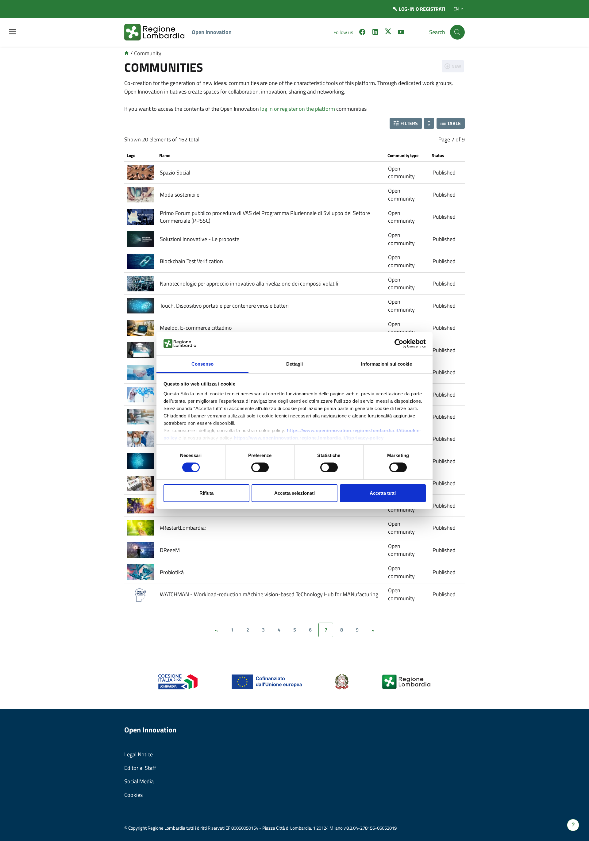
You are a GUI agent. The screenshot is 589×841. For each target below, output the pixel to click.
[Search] (457, 32)
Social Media (139, 781)
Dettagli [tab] (294, 364)
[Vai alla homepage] (126, 53)
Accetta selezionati (294, 493)
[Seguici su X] (388, 32)
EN (456, 9)
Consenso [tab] (202, 364)
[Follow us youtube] (401, 32)
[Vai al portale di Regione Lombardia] (158, 32)
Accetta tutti (383, 493)
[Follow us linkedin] (375, 32)
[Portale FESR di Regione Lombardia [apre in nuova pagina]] (178, 681)
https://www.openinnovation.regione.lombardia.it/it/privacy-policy (309, 437)
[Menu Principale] (12, 32)
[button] (406, 123)
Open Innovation (212, 32)
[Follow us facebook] (362, 32)
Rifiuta (206, 493)
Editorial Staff (140, 768)
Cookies (133, 795)
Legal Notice (138, 754)
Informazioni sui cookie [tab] (386, 364)
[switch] (260, 467)
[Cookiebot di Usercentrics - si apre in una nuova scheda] (399, 343)
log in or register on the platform (297, 109)
